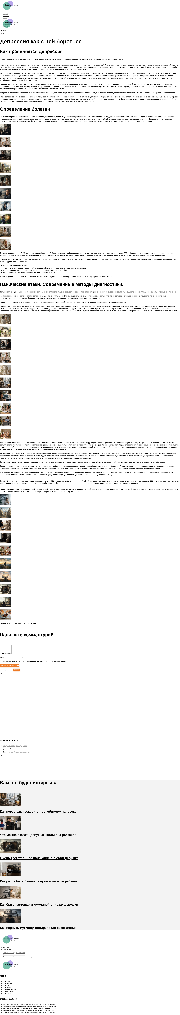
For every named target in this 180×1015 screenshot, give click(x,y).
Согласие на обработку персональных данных (19, 957)
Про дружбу (7, 993)
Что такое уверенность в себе (13, 748)
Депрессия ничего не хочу (12, 750)
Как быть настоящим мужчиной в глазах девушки (39, 904)
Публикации (7, 949)
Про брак (6, 985)
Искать (16, 670)
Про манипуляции (9, 989)
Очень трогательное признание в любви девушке (39, 858)
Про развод (7, 987)
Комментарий (5, 653)
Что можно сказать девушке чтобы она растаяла (38, 835)
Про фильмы (6, 16)
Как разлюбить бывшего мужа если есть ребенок (39, 881)
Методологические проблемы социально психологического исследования (29, 1004)
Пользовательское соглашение (14, 955)
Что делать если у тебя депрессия (15, 746)
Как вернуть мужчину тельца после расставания (38, 928)
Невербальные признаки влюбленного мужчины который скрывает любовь (29, 1008)
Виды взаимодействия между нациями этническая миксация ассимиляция (29, 1006)
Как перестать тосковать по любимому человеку (38, 811)
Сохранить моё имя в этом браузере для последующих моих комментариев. (34, 661)
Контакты (6, 947)
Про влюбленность (9, 991)
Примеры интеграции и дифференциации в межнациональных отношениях (30, 1012)
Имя (2, 657)
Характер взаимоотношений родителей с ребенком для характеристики (28, 1010)
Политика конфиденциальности (14, 953)
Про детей (5, 14)
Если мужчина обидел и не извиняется (16, 752)
